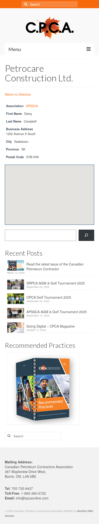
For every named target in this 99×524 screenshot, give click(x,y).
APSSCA (32, 106)
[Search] (86, 235)
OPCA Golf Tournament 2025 (48, 297)
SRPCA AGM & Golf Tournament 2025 (55, 283)
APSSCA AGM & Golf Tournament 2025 (56, 311)
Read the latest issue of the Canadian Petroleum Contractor (55, 266)
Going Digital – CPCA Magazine (50, 326)
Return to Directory (18, 94)
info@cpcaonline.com (32, 498)
